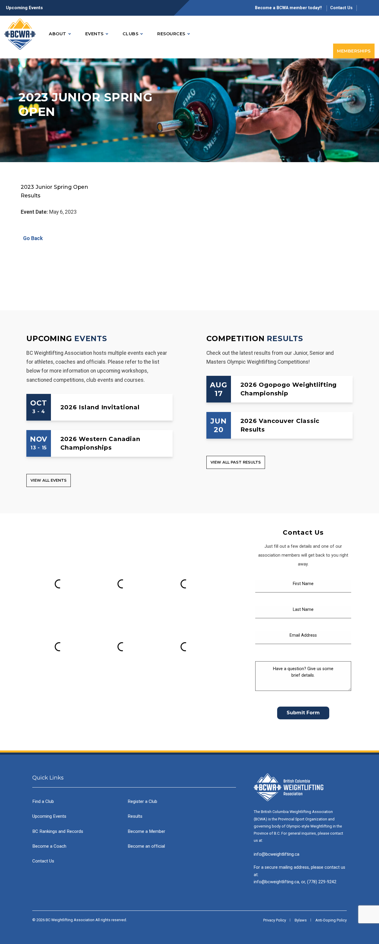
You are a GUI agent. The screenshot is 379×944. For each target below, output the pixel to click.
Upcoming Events (24, 7)
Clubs (131, 33)
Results (285, 338)
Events (94, 33)
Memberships (354, 51)
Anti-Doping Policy (331, 920)
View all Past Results (236, 462)
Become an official (146, 846)
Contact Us (341, 7)
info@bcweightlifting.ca (276, 854)
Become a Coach (49, 846)
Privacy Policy (274, 920)
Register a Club (142, 801)
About (57, 33)
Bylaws (301, 920)
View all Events (48, 480)
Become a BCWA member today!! (289, 7)
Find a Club (43, 801)
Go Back (32, 238)
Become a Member (146, 831)
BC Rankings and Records (57, 831)
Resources (171, 33)
